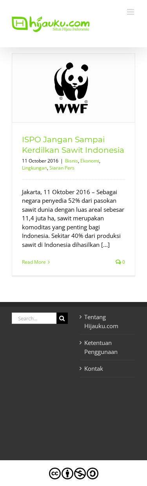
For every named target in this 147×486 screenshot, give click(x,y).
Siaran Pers (61, 167)
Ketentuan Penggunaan (101, 347)
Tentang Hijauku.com (101, 321)
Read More (34, 262)
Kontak (93, 368)
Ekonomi (89, 160)
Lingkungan (34, 167)
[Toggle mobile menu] (131, 12)
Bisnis (71, 160)
